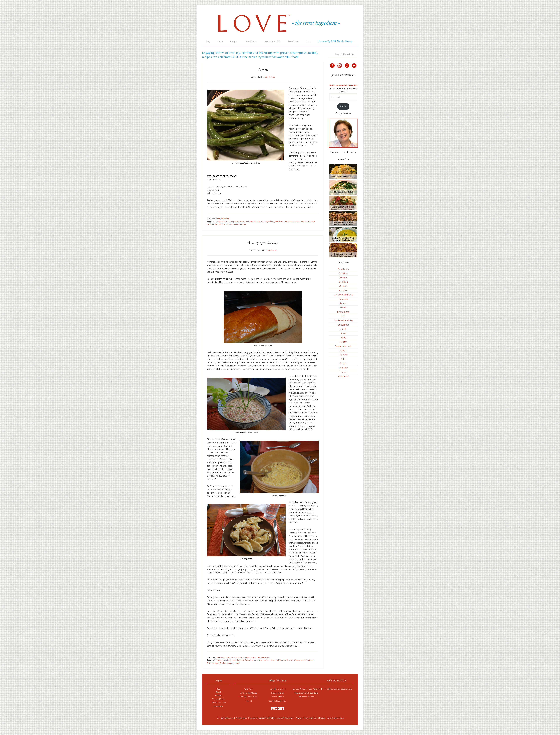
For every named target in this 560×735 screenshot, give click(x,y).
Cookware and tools (343, 294)
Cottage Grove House (248, 697)
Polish (209, 663)
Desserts (343, 299)
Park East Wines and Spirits (297, 660)
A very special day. (263, 243)
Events (343, 307)
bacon (219, 660)
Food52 (249, 701)
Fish (242, 657)
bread (234, 660)
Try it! (262, 69)
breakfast (240, 660)
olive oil (297, 222)
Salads (343, 350)
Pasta (343, 337)
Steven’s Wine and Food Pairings (306, 689)
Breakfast (220, 657)
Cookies (343, 290)
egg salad (277, 660)
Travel (343, 372)
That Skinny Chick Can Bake (306, 693)
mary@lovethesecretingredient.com (337, 689)
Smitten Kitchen (277, 697)
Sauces (343, 354)
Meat (343, 333)
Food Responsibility (343, 320)
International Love (218, 703)
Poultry (252, 657)
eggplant (257, 222)
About (218, 692)
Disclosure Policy (317, 718)
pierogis (311, 660)
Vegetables (225, 219)
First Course (234, 657)
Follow (343, 106)
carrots (241, 222)
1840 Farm (248, 689)
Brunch (343, 277)
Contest (343, 286)
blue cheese (227, 660)
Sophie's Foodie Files (277, 701)
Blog (218, 689)
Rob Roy (223, 663)
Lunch (246, 657)
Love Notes (218, 706)
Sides (218, 219)
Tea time (343, 367)
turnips (236, 224)
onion (283, 660)
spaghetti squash (233, 663)
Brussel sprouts (232, 222)
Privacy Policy (301, 718)
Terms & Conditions (334, 718)
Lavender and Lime (277, 689)
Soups (343, 363)
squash (229, 224)
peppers (215, 224)
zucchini (242, 224)
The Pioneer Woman (306, 697)
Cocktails (343, 282)
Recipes (218, 695)
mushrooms (288, 222)
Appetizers (343, 269)
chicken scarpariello (265, 660)
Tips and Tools (218, 699)
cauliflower (249, 222)
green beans (278, 222)
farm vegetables (267, 222)
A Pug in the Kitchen (248, 693)
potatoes (222, 224)
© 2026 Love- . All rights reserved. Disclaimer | (265, 718)
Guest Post (343, 324)
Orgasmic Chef (277, 693)
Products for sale (343, 346)
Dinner (226, 657)
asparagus (221, 222)
